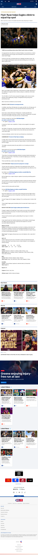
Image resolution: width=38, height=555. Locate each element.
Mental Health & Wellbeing (5, 510)
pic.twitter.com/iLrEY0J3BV (8, 120)
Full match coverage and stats (16, 104)
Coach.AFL (2, 523)
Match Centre (14, 6)
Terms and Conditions (19, 546)
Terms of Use (14, 503)
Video (3, 6)
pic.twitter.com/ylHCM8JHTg (24, 172)
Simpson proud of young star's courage (19, 163)
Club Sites (31, 1)
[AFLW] (5, 1)
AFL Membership (3, 529)
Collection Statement (26, 503)
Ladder (25, 6)
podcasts (5, 352)
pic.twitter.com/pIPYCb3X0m (20, 189)
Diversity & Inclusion (4, 514)
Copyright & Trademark (19, 549)
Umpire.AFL (2, 525)
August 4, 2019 (11, 121)
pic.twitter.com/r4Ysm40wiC (8, 151)
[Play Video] (19, 38)
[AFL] (2, 1)
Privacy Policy (19, 503)
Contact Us (2, 516)
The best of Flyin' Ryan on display (16, 136)
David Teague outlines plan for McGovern (20, 207)
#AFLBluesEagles (20, 118)
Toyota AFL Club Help (4, 512)
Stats (35, 6)
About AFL (2, 508)
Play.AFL (2, 521)
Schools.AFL (3, 527)
